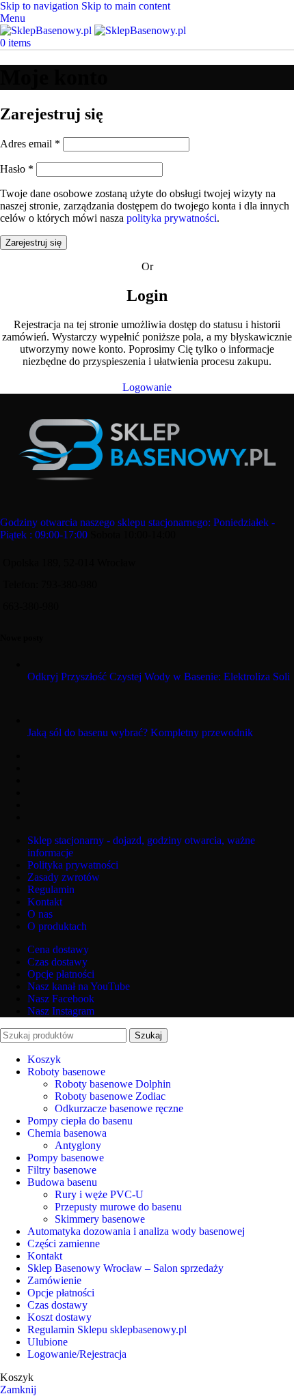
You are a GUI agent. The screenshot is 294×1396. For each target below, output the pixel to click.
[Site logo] (47, 30)
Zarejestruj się (33, 242)
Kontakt (44, 901)
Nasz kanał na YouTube (78, 986)
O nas (40, 914)
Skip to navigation (40, 6)
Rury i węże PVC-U (99, 1194)
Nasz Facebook (60, 998)
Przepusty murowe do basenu (118, 1206)
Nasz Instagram (60, 1011)
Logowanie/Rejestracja (76, 1354)
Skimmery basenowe (100, 1219)
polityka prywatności (171, 218)
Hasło (17, 169)
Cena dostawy (58, 949)
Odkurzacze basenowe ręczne (119, 1108)
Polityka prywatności (72, 865)
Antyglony (78, 1145)
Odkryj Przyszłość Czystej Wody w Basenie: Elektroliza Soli (158, 676)
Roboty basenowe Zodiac (110, 1096)
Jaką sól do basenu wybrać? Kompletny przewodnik (140, 732)
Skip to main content (125, 6)
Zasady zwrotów (63, 877)
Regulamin (51, 889)
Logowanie (147, 387)
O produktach (57, 926)
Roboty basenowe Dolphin (113, 1084)
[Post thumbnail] (97, 664)
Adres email (30, 143)
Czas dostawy (57, 962)
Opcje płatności (60, 974)
